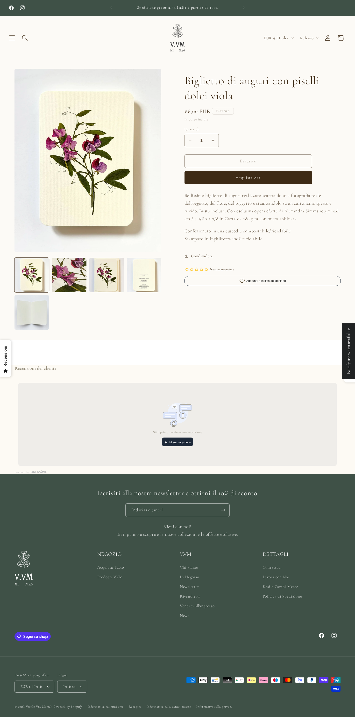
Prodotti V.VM (110, 576)
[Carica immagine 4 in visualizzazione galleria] (144, 275)
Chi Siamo (189, 567)
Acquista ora (248, 177)
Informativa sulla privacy (214, 706)
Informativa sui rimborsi (105, 706)
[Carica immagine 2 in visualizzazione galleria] (69, 275)
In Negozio (189, 576)
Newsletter (189, 586)
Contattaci (272, 567)
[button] (12, 38)
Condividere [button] (202, 255)
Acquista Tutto (110, 567)
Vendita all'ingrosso (197, 605)
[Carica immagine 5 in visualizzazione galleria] (31, 312)
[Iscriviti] (223, 510)
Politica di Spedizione (282, 596)
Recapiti (135, 706)
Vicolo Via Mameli (39, 706)
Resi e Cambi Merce (280, 586)
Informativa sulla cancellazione (169, 706)
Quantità (192, 129)
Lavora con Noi (276, 576)
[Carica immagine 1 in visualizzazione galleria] (31, 275)
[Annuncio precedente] (111, 7)
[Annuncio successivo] (244, 7)
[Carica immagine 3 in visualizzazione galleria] (106, 275)
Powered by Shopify (68, 706)
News (184, 615)
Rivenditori (190, 596)
